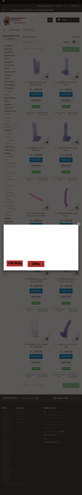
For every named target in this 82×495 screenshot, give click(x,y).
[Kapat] (78, 224)
